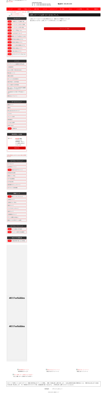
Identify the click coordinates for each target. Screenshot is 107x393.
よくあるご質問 (11, 122)
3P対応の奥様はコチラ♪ (15, 42)
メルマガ (10, 113)
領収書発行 (10, 119)
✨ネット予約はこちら (15, 30)
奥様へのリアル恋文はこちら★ (17, 36)
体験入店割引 (11, 75)
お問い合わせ (11, 125)
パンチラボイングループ (13, 208)
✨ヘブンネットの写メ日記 (16, 27)
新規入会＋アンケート (12, 95)
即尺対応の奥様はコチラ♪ (15, 39)
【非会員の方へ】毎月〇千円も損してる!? (16, 92)
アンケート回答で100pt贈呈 (16, 232)
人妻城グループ (11, 199)
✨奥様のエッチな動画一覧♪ (16, 21)
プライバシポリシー (57, 388)
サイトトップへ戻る (64, 28)
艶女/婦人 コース (11, 73)
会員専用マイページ (12, 166)
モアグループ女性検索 (12, 187)
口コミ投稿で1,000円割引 (13, 84)
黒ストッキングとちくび (15, 196)
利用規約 (47, 388)
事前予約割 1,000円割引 (13, 81)
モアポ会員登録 (11, 178)
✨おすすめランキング (15, 33)
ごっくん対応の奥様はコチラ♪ (16, 45)
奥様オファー (11, 104)
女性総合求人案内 (12, 172)
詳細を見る (17, 148)
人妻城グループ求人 (12, 202)
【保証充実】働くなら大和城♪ (16, 240)
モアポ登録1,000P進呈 (15, 229)
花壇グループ (11, 205)
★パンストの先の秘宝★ (13, 78)
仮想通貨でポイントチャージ (14, 184)
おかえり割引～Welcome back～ (15, 70)
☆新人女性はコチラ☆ (15, 51)
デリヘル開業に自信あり (13, 217)
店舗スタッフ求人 (12, 175)
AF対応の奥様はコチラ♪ (15, 48)
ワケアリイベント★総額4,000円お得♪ (16, 64)
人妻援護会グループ (12, 214)
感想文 (9, 107)
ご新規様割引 (11, 67)
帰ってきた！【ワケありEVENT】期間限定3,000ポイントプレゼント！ (17, 88)
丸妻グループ (11, 211)
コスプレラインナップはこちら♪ (17, 55)
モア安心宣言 (11, 181)
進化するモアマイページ (15, 169)
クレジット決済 (11, 116)
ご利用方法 (12, 128)
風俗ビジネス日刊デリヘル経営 (14, 220)
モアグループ (11, 163)
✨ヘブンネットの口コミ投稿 (16, 24)
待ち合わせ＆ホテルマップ (13, 110)
